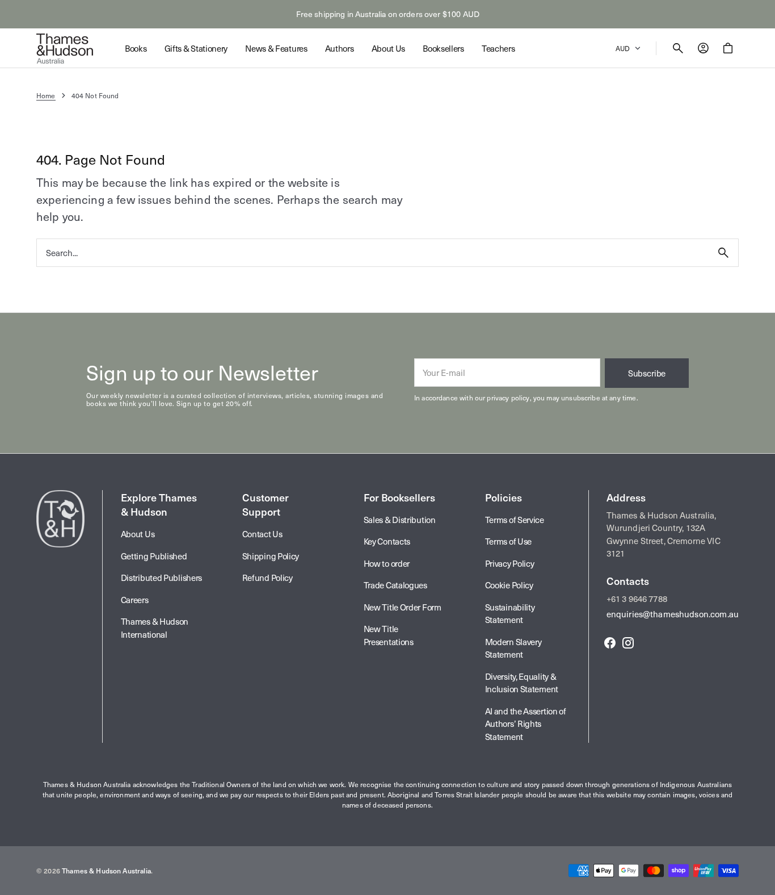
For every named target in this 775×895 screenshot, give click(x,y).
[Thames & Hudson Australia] (64, 48)
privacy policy (508, 397)
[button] (678, 48)
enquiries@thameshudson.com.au (672, 614)
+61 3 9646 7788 (636, 598)
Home (46, 95)
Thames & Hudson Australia (106, 870)
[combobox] (373, 252)
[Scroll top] (761, 881)
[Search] (723, 252)
